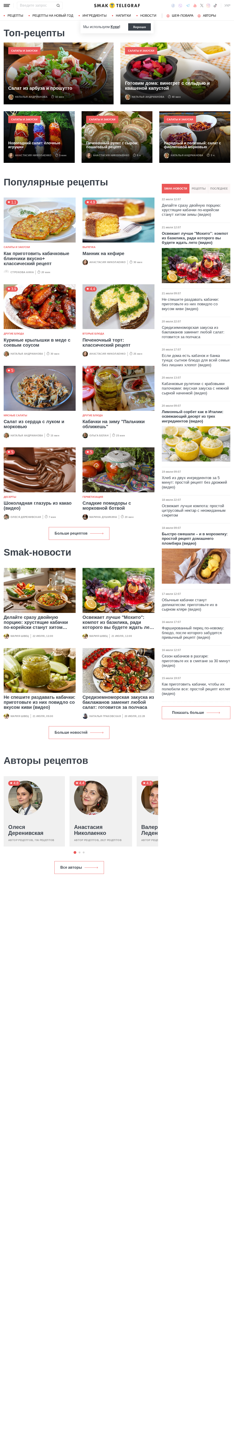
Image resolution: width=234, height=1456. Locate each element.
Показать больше (188, 713)
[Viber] (180, 5)
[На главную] (117, 5)
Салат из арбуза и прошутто (40, 88)
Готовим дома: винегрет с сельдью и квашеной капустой (167, 86)
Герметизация (92, 497)
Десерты (10, 497)
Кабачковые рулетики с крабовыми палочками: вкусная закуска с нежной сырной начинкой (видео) (195, 388)
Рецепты (15, 15)
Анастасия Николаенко (33, 155)
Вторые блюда (93, 333)
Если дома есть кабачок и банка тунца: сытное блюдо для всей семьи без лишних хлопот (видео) (196, 360)
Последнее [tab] (219, 188)
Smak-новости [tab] (175, 188)
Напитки (123, 15)
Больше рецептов (71, 533)
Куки (115, 27)
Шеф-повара (182, 15)
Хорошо (139, 27)
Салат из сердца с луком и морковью (34, 424)
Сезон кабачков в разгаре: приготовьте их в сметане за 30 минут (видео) (196, 661)
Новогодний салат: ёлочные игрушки (34, 145)
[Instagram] (208, 5)
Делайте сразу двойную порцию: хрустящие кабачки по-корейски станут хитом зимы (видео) (36, 625)
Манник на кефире (103, 253)
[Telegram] (187, 5)
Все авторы (71, 867)
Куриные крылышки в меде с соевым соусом (37, 343)
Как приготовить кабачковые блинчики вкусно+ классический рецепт (36, 258)
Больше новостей (71, 732)
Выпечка (89, 247)
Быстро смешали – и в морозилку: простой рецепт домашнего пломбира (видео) (195, 539)
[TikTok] (215, 5)
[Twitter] (202, 5)
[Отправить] (58, 5)
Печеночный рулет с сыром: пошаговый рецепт (112, 145)
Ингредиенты (94, 15)
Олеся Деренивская (26, 517)
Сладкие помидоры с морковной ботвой (106, 506)
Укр (227, 5)
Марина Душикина (103, 517)
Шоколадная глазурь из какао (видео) (38, 506)
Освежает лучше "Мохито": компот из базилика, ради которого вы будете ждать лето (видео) (118, 625)
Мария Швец (20, 636)
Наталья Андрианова (31, 96)
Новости (148, 15)
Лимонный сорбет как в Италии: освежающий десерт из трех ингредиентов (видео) (192, 416)
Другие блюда (14, 333)
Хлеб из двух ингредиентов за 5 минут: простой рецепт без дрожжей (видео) (194, 482)
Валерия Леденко (153, 830)
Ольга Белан (99, 435)
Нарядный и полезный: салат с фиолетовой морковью (192, 145)
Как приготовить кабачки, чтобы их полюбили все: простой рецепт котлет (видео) (196, 689)
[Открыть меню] (7, 5)
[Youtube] (195, 5)
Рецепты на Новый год (52, 15)
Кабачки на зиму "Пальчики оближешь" (113, 424)
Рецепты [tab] (199, 188)
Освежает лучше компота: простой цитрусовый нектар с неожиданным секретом (194, 510)
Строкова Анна (22, 272)
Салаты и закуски (24, 50)
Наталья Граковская (105, 716)
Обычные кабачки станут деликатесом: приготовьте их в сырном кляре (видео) (189, 605)
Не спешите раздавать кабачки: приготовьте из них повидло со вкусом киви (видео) (39, 702)
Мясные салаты (15, 415)
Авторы (209, 15)
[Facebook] (173, 5)
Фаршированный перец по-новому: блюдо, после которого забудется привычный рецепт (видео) (193, 633)
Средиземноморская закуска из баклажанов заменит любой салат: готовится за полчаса (118, 702)
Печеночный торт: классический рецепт (106, 343)
